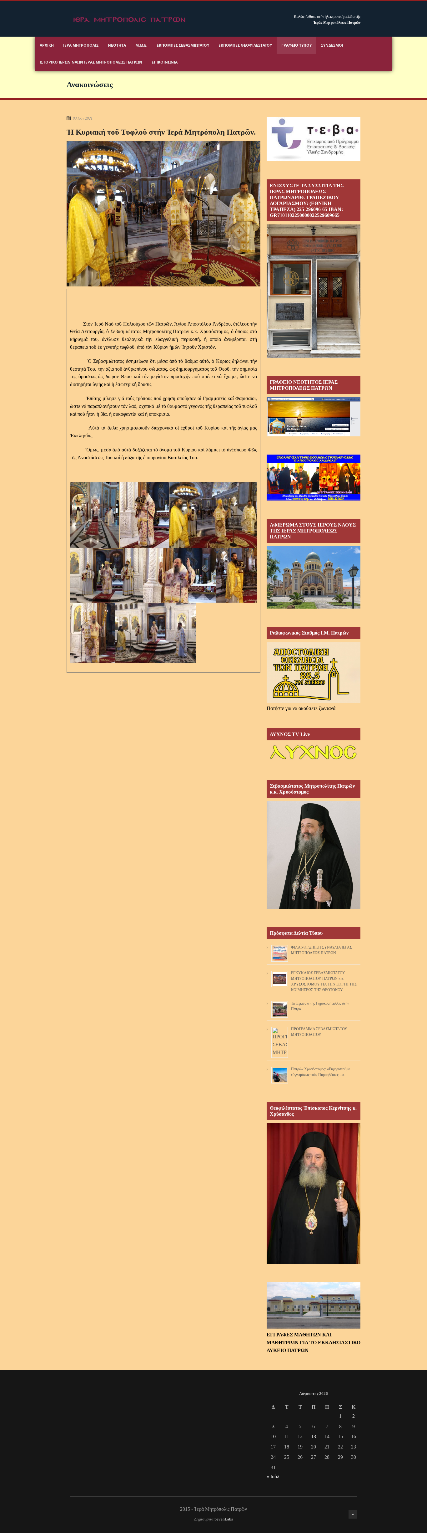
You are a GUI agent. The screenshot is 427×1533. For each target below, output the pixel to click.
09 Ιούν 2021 (83, 118)
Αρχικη (47, 45)
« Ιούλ (273, 1476)
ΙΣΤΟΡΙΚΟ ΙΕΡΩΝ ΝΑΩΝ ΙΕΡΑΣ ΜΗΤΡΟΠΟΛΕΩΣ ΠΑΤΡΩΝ (91, 62)
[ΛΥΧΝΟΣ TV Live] (313, 760)
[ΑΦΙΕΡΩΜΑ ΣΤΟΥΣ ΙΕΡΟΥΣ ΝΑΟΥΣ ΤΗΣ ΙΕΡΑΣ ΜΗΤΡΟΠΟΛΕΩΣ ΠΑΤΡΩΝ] (313, 607)
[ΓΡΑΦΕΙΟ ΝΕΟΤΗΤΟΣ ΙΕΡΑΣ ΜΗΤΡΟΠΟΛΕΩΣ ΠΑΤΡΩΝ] (313, 434)
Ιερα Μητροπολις (80, 45)
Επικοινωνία (165, 62)
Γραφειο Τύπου (296, 45)
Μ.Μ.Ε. (141, 45)
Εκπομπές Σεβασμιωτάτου (183, 45)
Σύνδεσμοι (332, 45)
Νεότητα (117, 45)
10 (273, 1436)
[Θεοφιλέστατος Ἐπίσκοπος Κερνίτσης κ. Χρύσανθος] (313, 1262)
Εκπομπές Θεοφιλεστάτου (245, 45)
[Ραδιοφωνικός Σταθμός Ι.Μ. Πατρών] (313, 672)
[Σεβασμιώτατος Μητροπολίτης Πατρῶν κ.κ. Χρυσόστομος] (313, 907)
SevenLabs (223, 1519)
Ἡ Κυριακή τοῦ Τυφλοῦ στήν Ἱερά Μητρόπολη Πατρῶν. (161, 132)
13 (313, 1436)
